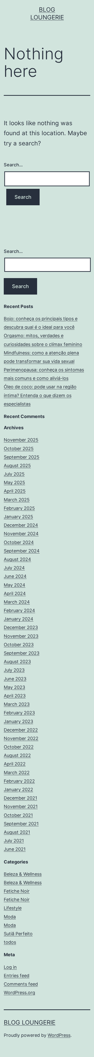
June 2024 (15, 576)
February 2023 (19, 712)
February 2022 (19, 781)
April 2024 (15, 593)
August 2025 (17, 465)
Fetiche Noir (17, 891)
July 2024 (14, 567)
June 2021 (15, 849)
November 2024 (21, 533)
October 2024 (19, 542)
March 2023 (17, 704)
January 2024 (18, 619)
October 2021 (18, 815)
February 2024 (19, 610)
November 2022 (21, 738)
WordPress (59, 1035)
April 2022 (15, 763)
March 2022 (17, 772)
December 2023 (21, 627)
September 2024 (22, 550)
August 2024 (17, 559)
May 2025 (14, 482)
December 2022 (21, 730)
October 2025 (19, 448)
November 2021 (21, 806)
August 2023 (17, 661)
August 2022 (17, 755)
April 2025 (15, 491)
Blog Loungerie (29, 1022)
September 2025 (21, 457)
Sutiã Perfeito (18, 933)
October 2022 (19, 746)
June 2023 (15, 678)
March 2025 (17, 499)
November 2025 (21, 439)
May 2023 (14, 687)
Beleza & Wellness (23, 874)
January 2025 (18, 516)
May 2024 (14, 585)
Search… (13, 164)
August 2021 (17, 832)
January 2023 (18, 721)
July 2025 (14, 474)
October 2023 (19, 644)
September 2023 (21, 653)
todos (10, 942)
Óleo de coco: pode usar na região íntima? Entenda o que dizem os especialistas (40, 395)
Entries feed (16, 975)
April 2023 (15, 695)
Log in (10, 967)
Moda (10, 916)
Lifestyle (13, 908)
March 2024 (17, 602)
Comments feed (21, 984)
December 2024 (21, 525)
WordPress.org (19, 992)
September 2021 (21, 823)
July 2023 (14, 670)
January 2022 (18, 789)
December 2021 (20, 798)
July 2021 (14, 840)
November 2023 (21, 636)
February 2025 (19, 508)
